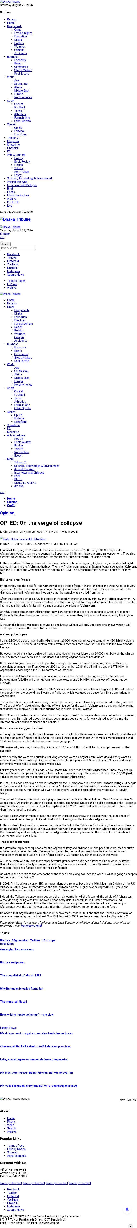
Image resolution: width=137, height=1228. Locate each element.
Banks (18, 63)
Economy (20, 60)
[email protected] (11, 1183)
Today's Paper (16, 281)
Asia (16, 80)
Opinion (11, 124)
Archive (11, 198)
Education (20, 36)
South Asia (21, 83)
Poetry (18, 158)
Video (10, 1125)
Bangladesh (14, 26)
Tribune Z (13, 138)
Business (12, 56)
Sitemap (12, 1152)
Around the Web (17, 182)
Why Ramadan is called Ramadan (21, 988)
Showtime (13, 144)
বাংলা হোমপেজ (128, 1100)
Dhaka (18, 39)
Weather (19, 46)
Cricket (18, 104)
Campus (19, 50)
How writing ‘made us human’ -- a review (27, 1014)
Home (11, 23)
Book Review (22, 161)
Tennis (18, 111)
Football (19, 107)
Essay (18, 175)
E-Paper (12, 284)
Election (19, 320)
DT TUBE (13, 202)
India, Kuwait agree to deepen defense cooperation (34, 1059)
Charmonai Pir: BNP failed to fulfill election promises (35, 1046)
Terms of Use (15, 1145)
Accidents (20, 53)
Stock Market (23, 70)
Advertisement (16, 1156)
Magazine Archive (18, 195)
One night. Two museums (17, 949)
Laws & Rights (23, 33)
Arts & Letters (16, 154)
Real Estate (21, 73)
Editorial (19, 131)
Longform (20, 134)
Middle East (21, 90)
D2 (9, 151)
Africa (18, 87)
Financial (12, 148)
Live (9, 205)
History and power (12, 962)
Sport (10, 100)
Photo (11, 192)
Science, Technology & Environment (29, 178)
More (10, 459)
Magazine (13, 141)
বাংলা (2, 237)
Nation (18, 327)
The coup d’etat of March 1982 (20, 975)
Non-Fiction (21, 171)
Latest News (8, 1028)
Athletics (20, 114)
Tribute (18, 168)
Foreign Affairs (23, 323)
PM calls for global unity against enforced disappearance (38, 1085)
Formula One (22, 117)
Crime (17, 29)
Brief (10, 188)
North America (23, 97)
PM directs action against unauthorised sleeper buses (36, 1033)
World (10, 77)
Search (11, 1128)
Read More (7, 943)
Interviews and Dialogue (22, 185)
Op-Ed (18, 127)
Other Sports (22, 121)
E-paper (12, 19)
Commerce (21, 67)
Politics (19, 43)
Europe (18, 94)
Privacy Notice (16, 1149)
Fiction (18, 165)
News (10, 307)
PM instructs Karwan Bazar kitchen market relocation (36, 1072)
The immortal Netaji (13, 1001)
